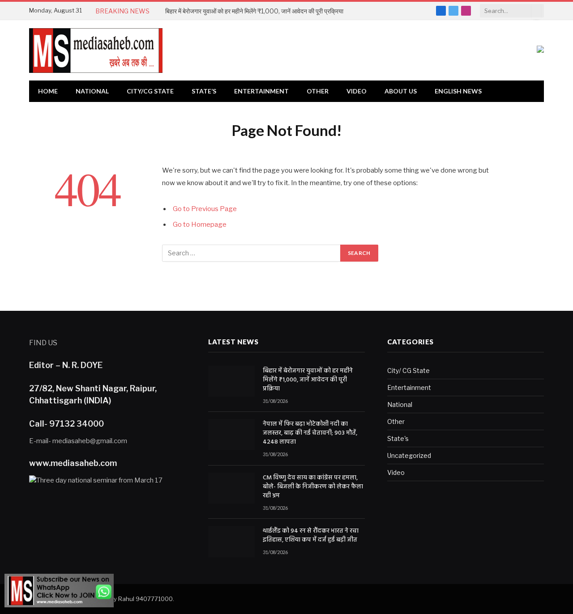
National (92, 91)
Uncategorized (409, 455)
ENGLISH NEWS (458, 91)
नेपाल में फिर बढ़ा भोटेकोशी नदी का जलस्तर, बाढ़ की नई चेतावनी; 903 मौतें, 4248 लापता (310, 433)
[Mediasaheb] (95, 50)
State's (398, 438)
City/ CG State (408, 370)
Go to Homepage (200, 224)
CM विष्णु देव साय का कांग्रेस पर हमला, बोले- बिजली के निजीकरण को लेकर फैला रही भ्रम (313, 487)
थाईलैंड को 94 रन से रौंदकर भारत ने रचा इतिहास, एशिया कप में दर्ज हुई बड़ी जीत (311, 536)
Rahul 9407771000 (145, 598)
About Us (401, 91)
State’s (204, 91)
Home (48, 91)
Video (356, 91)
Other (318, 91)
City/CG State (150, 91)
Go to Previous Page (205, 209)
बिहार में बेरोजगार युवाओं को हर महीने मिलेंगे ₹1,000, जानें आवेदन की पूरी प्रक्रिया (254, 11)
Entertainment (261, 91)
